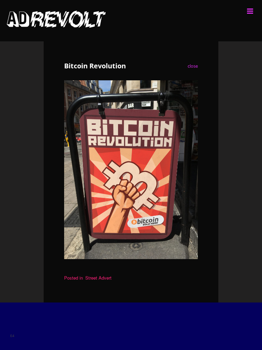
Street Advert (98, 277)
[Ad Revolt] (131, 20)
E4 (12, 335)
